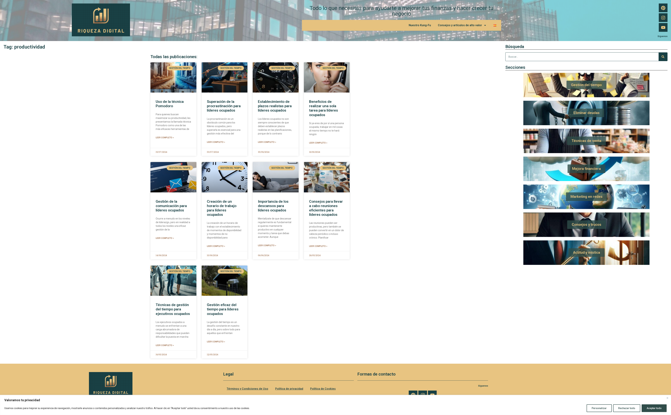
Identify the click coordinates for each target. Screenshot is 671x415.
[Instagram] (663, 17)
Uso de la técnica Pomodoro (170, 104)
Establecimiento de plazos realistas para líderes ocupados (275, 106)
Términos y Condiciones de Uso (247, 388)
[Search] (663, 57)
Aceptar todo (654, 408)
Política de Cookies (323, 388)
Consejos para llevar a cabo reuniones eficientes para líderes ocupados (326, 208)
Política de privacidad (289, 388)
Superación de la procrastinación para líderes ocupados (224, 106)
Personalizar (599, 408)
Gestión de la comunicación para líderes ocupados (171, 205)
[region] (335, 405)
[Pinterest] (663, 7)
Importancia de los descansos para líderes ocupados (273, 205)
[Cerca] (667, 398)
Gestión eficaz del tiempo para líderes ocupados (223, 309)
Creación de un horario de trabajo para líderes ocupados (221, 208)
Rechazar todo (626, 408)
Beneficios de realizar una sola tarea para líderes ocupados (323, 108)
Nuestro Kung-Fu (420, 25)
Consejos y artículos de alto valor (460, 25)
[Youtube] (663, 27)
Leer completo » (165, 137)
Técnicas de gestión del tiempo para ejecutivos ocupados (173, 309)
